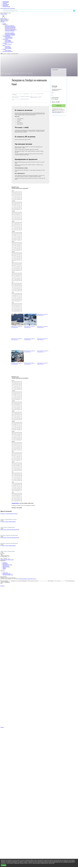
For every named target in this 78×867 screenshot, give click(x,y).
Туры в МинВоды (6, 35)
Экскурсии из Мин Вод (9, 25)
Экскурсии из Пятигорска (10, 26)
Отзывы (4, 567)
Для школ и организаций (7, 51)
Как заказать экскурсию (7, 564)
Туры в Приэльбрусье (9, 42)
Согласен (3, 865)
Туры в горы (5, 39)
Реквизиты (5, 562)
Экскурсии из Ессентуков (10, 28)
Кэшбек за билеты (6, 566)
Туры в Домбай (8, 41)
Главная (4, 23)
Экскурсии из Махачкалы (10, 33)
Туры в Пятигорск (8, 36)
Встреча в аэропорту (7, 573)
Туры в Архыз (8, 40)
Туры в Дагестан (8, 44)
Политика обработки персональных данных (27, 578)
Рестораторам (5, 5)
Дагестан (5, 43)
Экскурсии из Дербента (9, 32)
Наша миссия (5, 563)
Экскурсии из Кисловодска (10, 27)
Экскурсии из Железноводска (11, 29)
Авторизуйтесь (15, 503)
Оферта (4, 568)
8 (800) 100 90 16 (3, 559)
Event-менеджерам (6, 6)
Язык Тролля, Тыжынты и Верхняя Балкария (9, 535)
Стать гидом (5, 572)
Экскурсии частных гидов (8, 574)
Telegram (56, 99)
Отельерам (5, 3)
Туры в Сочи (7, 46)
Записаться (58, 105)
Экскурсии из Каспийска (10, 34)
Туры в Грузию (8, 47)
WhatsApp (56, 97)
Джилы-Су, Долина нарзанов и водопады (8, 519)
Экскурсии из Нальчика (9, 30)
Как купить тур (6, 565)
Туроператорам (6, 1)
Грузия (4, 49)
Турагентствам (6, 2)
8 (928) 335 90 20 (3, 13)
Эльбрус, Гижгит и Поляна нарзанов (7, 527)
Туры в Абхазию (8, 48)
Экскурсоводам (6, 4)
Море (4, 45)
